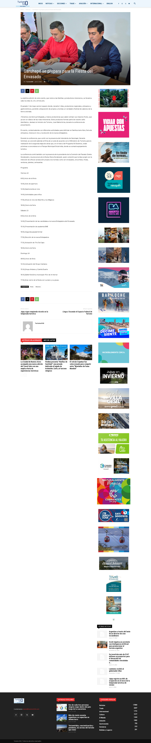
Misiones (38, 286)
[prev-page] (22, 375)
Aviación (82, 4)
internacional (96, 4)
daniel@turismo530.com (31, 709)
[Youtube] (129, 3)
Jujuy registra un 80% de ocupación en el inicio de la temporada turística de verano (119, 682)
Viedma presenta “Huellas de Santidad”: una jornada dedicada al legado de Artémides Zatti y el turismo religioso (56, 366)
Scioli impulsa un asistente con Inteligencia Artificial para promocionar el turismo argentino (119, 645)
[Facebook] (118, 3)
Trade (72, 4)
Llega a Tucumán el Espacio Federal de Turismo (77, 313)
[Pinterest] (32, 91)
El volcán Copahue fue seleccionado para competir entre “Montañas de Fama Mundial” (80, 365)
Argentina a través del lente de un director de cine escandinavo (119, 633)
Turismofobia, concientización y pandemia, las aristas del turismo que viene (81, 728)
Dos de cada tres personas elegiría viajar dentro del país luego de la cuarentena (80, 707)
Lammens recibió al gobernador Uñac (116, 670)
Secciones (61, 4)
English (110, 4)
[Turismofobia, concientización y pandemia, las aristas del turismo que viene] (62, 728)
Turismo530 (29, 81)
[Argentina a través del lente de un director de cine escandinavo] (102, 634)
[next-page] (25, 375)
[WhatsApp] (37, 91)
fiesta (31, 286)
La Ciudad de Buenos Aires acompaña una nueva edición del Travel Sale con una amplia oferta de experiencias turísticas (32, 366)
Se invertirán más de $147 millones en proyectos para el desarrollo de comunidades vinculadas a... (119, 658)
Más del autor (49, 340)
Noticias (49, 4)
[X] (125, 3)
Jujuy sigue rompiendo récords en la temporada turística (34, 313)
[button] (134, 4)
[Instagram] (122, 3)
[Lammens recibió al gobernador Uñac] (102, 671)
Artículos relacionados (31, 340)
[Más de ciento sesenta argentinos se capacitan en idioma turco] (62, 717)
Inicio (40, 4)
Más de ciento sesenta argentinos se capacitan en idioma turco (79, 717)
